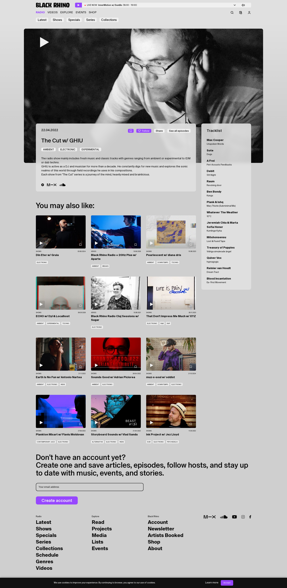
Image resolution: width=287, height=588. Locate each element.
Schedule (47, 555)
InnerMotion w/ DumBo (117, 5)
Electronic (67, 149)
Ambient (48, 149)
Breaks (105, 266)
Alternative (97, 442)
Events (81, 12)
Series (90, 20)
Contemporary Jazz (46, 442)
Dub (148, 442)
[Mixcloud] (52, 184)
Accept (226, 583)
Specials (74, 20)
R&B (162, 323)
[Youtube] (234, 516)
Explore (66, 12)
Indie (63, 384)
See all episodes (179, 130)
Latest (42, 20)
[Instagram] (243, 516)
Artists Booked (165, 535)
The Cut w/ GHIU (62, 141)
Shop (92, 12)
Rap (168, 323)
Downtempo (163, 262)
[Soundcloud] (62, 184)
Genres (44, 562)
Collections (109, 20)
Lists (97, 542)
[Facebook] (250, 516)
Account (158, 522)
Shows (57, 20)
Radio (40, 12)
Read (98, 522)
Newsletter (161, 529)
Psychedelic (172, 442)
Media (99, 535)
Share (159, 130)
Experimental (90, 149)
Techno (174, 262)
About (155, 548)
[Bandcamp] (42, 184)
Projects (102, 529)
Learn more (211, 583)
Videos (53, 12)
